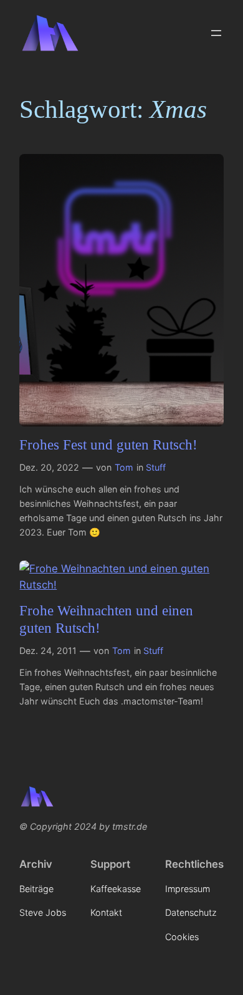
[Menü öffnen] (216, 33)
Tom (124, 467)
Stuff (156, 467)
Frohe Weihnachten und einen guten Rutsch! (106, 619)
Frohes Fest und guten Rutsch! (108, 445)
